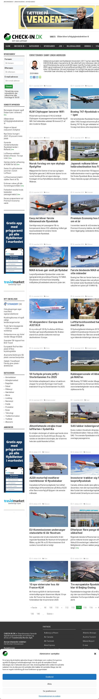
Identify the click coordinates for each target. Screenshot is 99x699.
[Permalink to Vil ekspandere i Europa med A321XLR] (48, 319)
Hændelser (9, 392)
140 (38, 614)
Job (60, 46)
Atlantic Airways (89, 633)
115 (84, 608)
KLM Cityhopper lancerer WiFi (46, 111)
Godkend (49, 677)
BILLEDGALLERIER (73, 46)
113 (72, 608)
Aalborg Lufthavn (51, 633)
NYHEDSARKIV (49, 46)
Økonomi (48, 244)
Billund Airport (88, 641)
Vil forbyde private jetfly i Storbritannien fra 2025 (44, 375)
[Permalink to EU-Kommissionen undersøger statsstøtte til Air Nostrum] (48, 526)
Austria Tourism (89, 637)
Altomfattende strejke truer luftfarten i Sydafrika (45, 427)
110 (56, 608)
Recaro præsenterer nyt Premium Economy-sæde (13, 200)
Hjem (8, 46)
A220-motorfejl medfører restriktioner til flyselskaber (45, 479)
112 (66, 608)
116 (91, 608)
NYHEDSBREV (30, 2)
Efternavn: (9, 68)
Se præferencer (49, 691)
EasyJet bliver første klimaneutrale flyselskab (43, 220)
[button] (95, 653)
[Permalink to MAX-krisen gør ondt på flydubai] (48, 267)
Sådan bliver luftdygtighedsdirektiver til (73, 37)
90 (45, 608)
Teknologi (9, 413)
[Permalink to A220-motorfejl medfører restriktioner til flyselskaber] (48, 474)
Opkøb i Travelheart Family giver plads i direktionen (12, 363)
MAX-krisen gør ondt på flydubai (48, 270)
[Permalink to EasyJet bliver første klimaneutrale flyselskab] (48, 215)
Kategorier (34, 46)
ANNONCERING (20, 2)
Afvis (49, 684)
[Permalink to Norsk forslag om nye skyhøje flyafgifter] (48, 160)
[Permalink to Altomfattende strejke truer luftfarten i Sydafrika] (48, 422)
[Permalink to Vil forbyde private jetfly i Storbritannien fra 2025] (48, 370)
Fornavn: (8, 59)
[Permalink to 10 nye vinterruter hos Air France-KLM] (48, 581)
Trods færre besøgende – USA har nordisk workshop (13, 328)
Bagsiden (90, 86)
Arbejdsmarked (91, 348)
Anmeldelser (10, 377)
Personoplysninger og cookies (49, 696)
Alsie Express (49, 645)
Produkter (49, 86)
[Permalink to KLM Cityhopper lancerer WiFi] (48, 108)
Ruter (88, 138)
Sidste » (50, 614)
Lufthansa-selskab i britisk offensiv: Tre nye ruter (13, 155)
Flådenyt (89, 244)
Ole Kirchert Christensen (13, 644)
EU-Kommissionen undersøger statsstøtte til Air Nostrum (47, 531)
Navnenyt (9, 401)
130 (32, 614)
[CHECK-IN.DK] (23, 40)
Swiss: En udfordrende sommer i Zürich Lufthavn (13, 170)
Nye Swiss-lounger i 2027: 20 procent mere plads (13, 136)
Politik (48, 138)
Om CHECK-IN (19, 46)
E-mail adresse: (11, 77)
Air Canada (48, 637)
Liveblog (8, 398)
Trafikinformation (12, 416)
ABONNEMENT (9, 2)
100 (50, 608)
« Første (34, 608)
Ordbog (87, 46)
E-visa (85, 645)
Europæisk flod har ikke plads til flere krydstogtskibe (13, 349)
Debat (7, 386)
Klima (47, 192)
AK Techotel (49, 641)
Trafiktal (8, 419)
